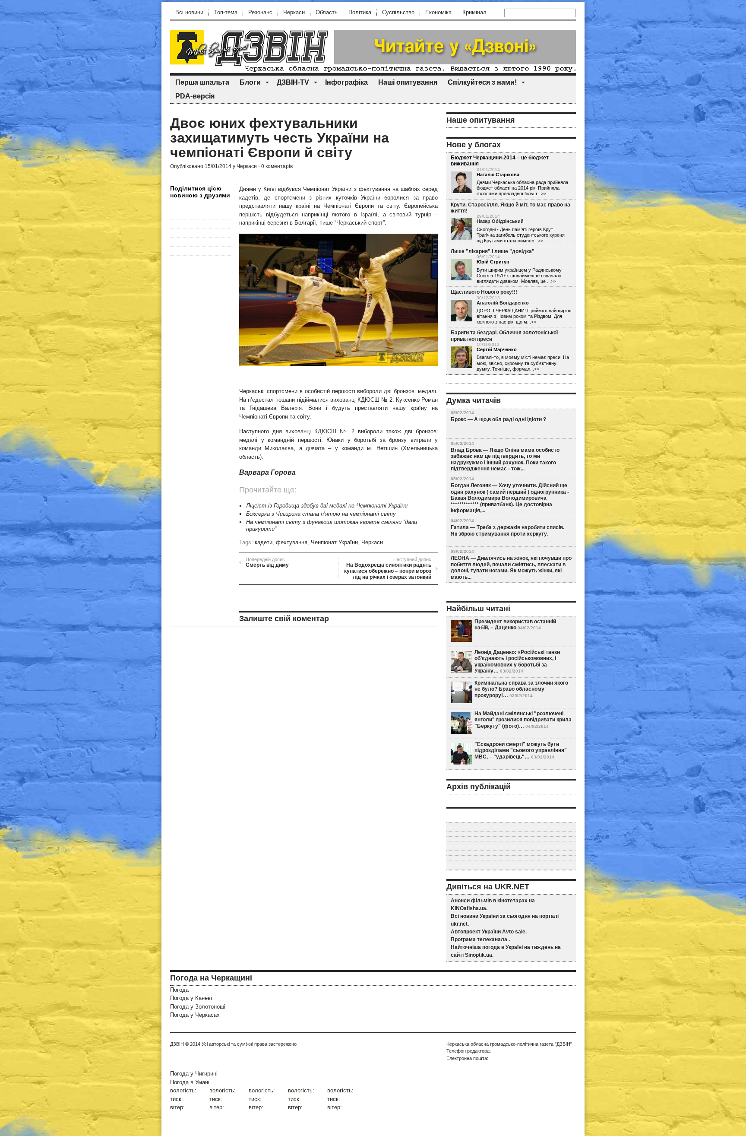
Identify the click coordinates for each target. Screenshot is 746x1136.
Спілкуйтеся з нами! (482, 82)
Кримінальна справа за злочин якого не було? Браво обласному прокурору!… (521, 689)
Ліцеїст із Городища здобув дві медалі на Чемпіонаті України (327, 505)
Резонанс (260, 12)
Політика (359, 12)
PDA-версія (195, 96)
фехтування (291, 542)
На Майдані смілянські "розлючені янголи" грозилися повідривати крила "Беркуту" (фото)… (523, 720)
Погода (179, 990)
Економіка (438, 12)
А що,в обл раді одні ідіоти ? (510, 419)
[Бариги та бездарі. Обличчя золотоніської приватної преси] (461, 357)
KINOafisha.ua (468, 908)
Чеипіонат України (334, 542)
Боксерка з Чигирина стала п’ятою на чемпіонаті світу (321, 514)
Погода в (189, 1082)
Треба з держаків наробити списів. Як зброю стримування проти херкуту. (507, 530)
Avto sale (513, 932)
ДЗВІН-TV (293, 82)
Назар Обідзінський (500, 221)
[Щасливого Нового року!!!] (461, 311)
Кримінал (474, 12)
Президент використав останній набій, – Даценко (515, 625)
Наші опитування (407, 82)
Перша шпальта (202, 82)
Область (327, 12)
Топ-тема (225, 12)
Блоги (250, 82)
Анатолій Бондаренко (503, 302)
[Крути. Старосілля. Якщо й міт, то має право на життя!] (461, 229)
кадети (263, 542)
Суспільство (398, 12)
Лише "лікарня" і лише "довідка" (492, 251)
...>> (538, 240)
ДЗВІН (177, 1044)
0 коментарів (277, 166)
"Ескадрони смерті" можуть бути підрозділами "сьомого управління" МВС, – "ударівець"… (520, 750)
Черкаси (294, 12)
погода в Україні (502, 947)
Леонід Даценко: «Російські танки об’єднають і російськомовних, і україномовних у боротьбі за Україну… (517, 661)
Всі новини (189, 12)
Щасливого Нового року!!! (484, 292)
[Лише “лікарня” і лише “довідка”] (461, 270)
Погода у (191, 998)
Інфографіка (346, 82)
